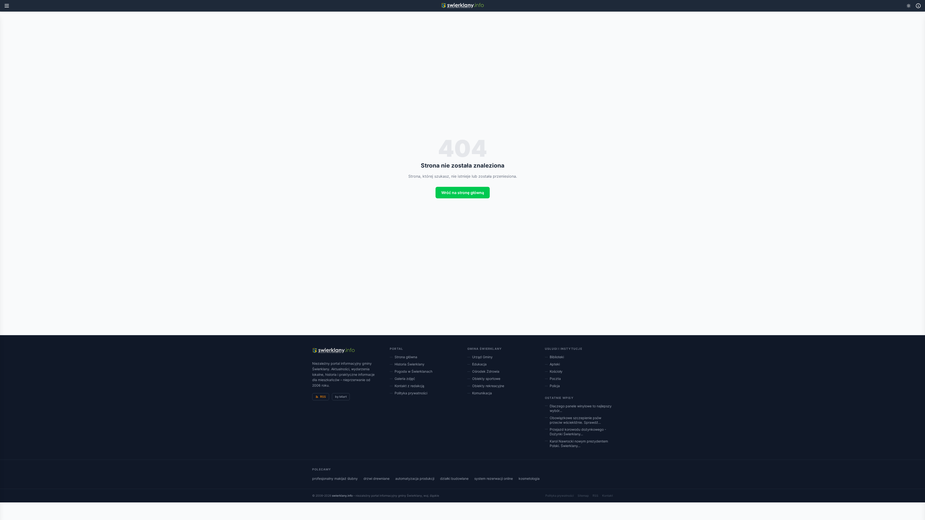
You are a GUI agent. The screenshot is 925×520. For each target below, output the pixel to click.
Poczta (555, 379)
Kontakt (607, 495)
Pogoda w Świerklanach (413, 371)
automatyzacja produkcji (414, 478)
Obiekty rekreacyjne (488, 386)
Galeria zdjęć (405, 379)
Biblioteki (557, 357)
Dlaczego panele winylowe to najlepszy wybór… (581, 408)
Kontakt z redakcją (409, 386)
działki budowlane (454, 478)
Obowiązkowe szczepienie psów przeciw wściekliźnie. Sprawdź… (575, 420)
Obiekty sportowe (486, 379)
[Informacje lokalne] (918, 6)
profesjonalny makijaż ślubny (335, 478)
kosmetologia (529, 478)
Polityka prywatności (411, 393)
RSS (323, 396)
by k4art (341, 396)
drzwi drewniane (376, 478)
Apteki (555, 364)
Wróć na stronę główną (462, 192)
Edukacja (479, 364)
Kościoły (556, 371)
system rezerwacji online (493, 478)
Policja (555, 386)
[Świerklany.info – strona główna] (333, 351)
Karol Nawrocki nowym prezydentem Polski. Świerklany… (579, 443)
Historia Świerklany (409, 364)
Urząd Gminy (482, 357)
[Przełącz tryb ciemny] (908, 6)
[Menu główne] (7, 6)
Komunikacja (482, 393)
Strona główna (406, 357)
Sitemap (583, 495)
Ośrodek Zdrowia (485, 371)
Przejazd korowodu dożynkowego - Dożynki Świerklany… (578, 431)
